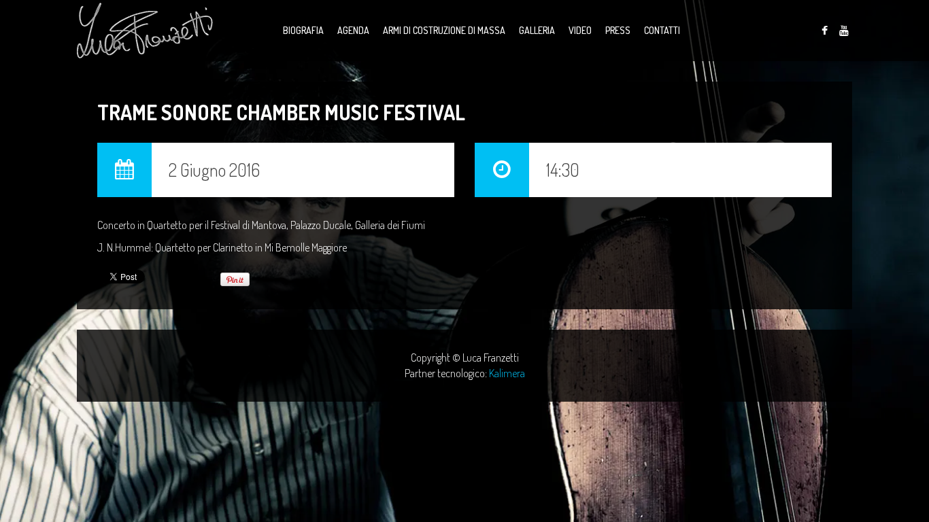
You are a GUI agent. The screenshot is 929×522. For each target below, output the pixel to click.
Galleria (537, 30)
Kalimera (507, 373)
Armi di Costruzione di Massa (444, 30)
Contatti (662, 30)
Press (617, 30)
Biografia (303, 30)
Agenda (353, 30)
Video (580, 30)
